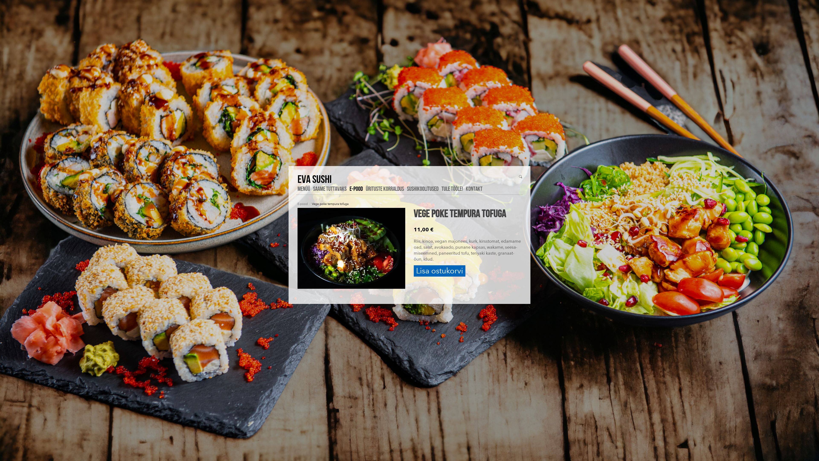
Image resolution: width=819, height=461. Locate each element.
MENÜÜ (304, 188)
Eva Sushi (315, 179)
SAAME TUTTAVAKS (330, 188)
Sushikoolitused (423, 188)
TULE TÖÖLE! (452, 188)
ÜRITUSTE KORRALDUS (385, 188)
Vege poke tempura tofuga (330, 204)
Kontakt (474, 188)
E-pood (356, 188)
